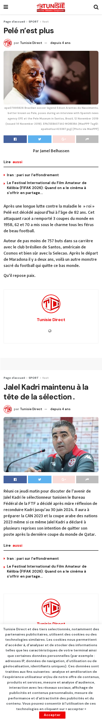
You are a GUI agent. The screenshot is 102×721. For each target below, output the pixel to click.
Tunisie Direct (31, 43)
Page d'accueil (14, 22)
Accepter (52, 715)
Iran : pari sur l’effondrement (33, 175)
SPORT (34, 22)
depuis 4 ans (60, 43)
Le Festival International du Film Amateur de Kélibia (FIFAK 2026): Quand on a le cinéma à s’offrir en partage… (47, 187)
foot (45, 22)
